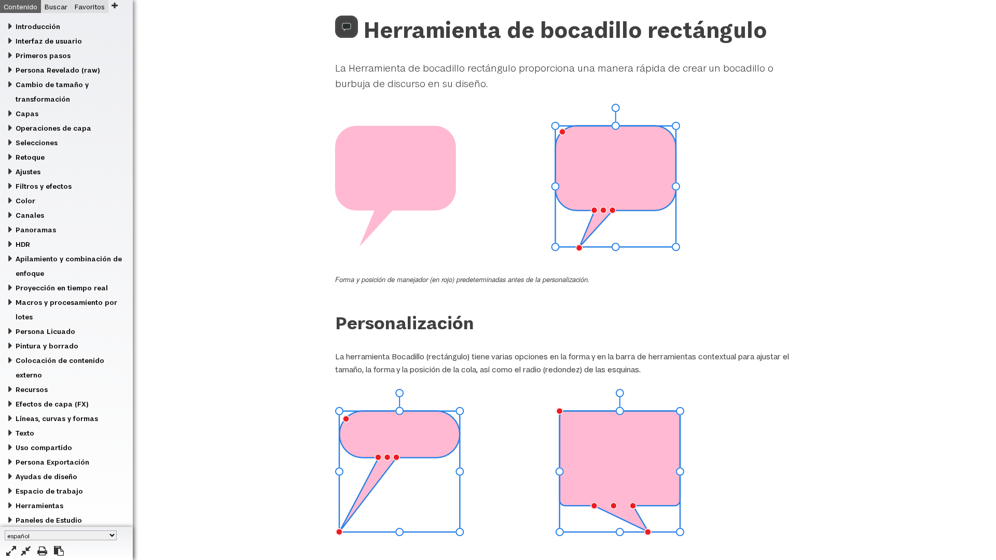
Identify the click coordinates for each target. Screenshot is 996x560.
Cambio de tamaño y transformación (52, 92)
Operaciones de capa (53, 128)
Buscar (56, 6)
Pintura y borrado (47, 346)
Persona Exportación (52, 462)
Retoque (30, 157)
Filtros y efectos (44, 186)
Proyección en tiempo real (62, 287)
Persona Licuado (45, 331)
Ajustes (28, 171)
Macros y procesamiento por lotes (66, 309)
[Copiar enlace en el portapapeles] (59, 551)
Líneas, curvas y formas (57, 418)
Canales (30, 215)
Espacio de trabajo (49, 491)
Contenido (20, 6)
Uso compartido (44, 447)
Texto (25, 433)
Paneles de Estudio (49, 520)
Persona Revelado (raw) (58, 70)
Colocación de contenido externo (60, 368)
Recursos (32, 389)
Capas (27, 113)
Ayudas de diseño (46, 476)
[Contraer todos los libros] (26, 551)
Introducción (38, 26)
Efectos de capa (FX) (52, 404)
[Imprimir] (42, 551)
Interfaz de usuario (49, 41)
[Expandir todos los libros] (11, 551)
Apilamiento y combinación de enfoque (69, 266)
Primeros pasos (43, 55)
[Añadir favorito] (114, 5)
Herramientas (39, 505)
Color (25, 200)
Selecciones (37, 142)
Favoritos (90, 6)
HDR (23, 244)
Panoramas (36, 229)
